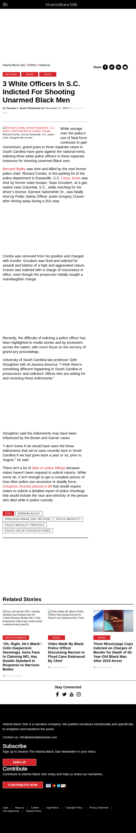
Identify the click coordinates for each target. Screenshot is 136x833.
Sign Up (19, 762)
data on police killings (48, 468)
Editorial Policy (33, 811)
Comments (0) (14, 676)
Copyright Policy (74, 807)
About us (19, 807)
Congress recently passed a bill (27, 486)
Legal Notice (52, 807)
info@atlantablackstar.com (38, 737)
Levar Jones (71, 178)
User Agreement (11, 811)
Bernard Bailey (15, 169)
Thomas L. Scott (16, 108)
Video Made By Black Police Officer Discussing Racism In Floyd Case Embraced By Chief (66, 652)
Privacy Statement (99, 807)
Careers (35, 807)
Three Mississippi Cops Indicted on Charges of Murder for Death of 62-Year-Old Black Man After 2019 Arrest (113, 652)
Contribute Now (23, 785)
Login (5, 807)
